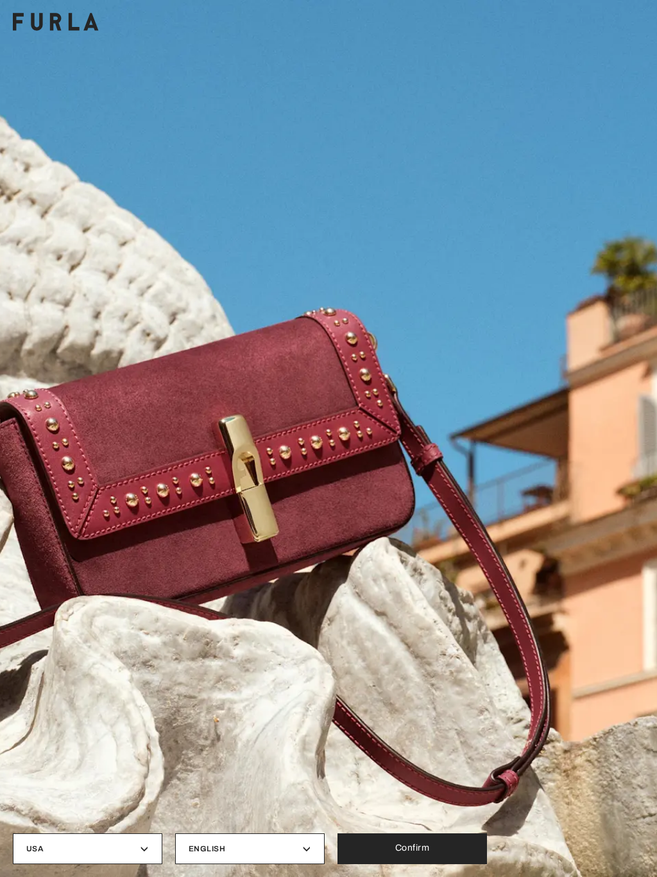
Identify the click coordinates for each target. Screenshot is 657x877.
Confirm (412, 848)
